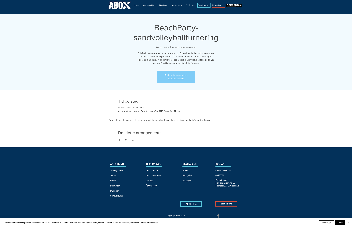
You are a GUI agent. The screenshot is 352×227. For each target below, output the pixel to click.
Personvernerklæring (149, 222)
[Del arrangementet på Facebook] (119, 140)
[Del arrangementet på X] (126, 140)
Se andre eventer (176, 78)
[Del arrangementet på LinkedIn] (133, 140)
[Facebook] (218, 216)
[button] (163, 5)
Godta (340, 222)
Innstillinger (326, 222)
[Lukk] (348, 222)
